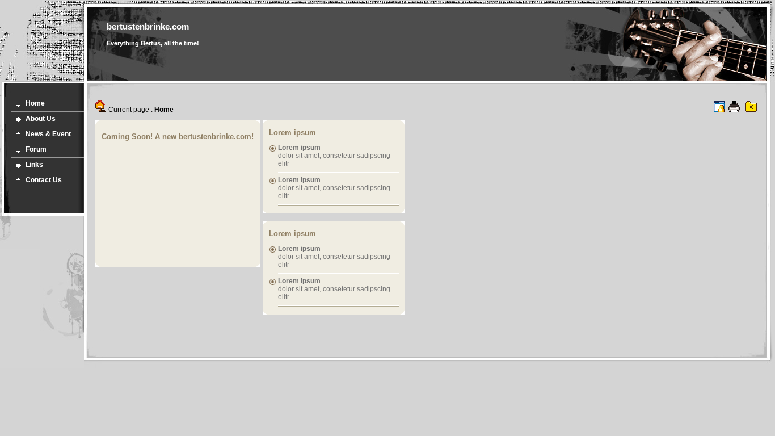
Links (34, 165)
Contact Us (44, 180)
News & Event (48, 134)
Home (35, 103)
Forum (36, 149)
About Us (41, 119)
